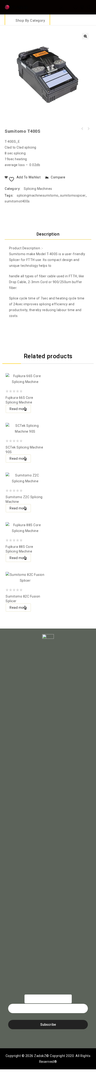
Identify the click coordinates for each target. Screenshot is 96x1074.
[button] (85, 36)
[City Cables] (16, 7)
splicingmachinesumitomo (37, 195)
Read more (18, 409)
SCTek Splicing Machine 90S (82, 128)
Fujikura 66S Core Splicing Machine (88, 128)
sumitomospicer (73, 195)
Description (48, 234)
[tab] (48, 234)
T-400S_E (12, 141)
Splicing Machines (38, 189)
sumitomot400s (17, 201)
